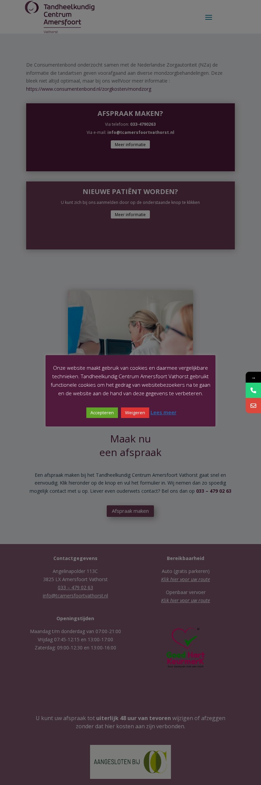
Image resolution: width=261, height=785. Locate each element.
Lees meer (163, 412)
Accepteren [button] (102, 412)
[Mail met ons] (253, 405)
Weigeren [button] (135, 412)
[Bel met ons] (253, 390)
